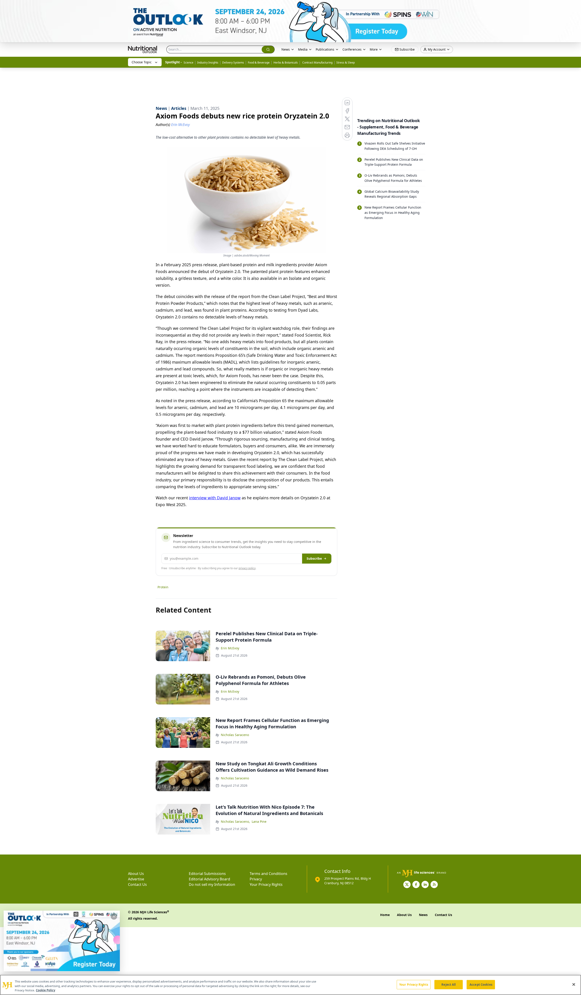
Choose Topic (142, 62)
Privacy (256, 879)
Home (385, 915)
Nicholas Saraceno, (235, 821)
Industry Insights (207, 62)
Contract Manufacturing (317, 62)
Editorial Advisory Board (209, 879)
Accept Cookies (481, 984)
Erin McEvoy (230, 648)
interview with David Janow (215, 497)
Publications (325, 49)
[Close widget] (114, 916)
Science (188, 62)
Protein (163, 587)
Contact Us (137, 884)
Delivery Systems (233, 62)
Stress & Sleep (345, 62)
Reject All (448, 984)
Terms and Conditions (268, 873)
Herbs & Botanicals (285, 62)
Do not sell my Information (212, 884)
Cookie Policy (45, 990)
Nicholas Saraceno (235, 735)
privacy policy (247, 568)
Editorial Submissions (207, 873)
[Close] (574, 984)
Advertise (136, 879)
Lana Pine (259, 821)
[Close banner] (575, 6)
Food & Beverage (259, 62)
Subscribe (314, 558)
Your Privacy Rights (266, 884)
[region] (290, 985)
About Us (136, 873)
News (285, 49)
